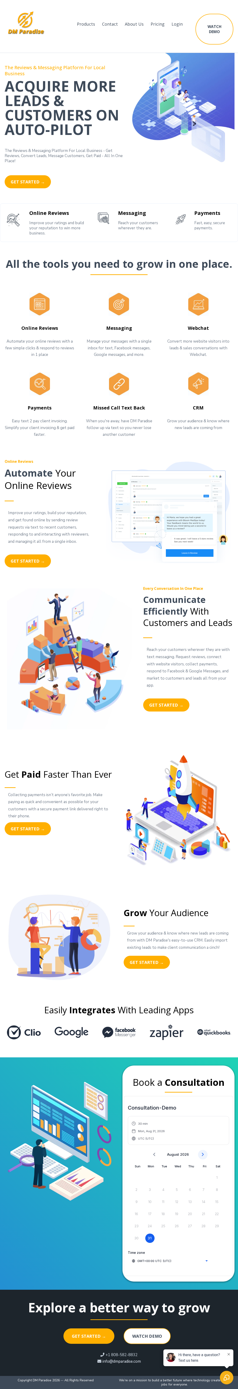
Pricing (158, 24)
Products (86, 24)
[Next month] (203, 1154)
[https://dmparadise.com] (26, 23)
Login (177, 24)
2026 (184, 1154)
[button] (148, 1131)
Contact (110, 24)
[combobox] (170, 1260)
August (173, 1154)
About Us (134, 24)
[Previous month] (154, 1154)
